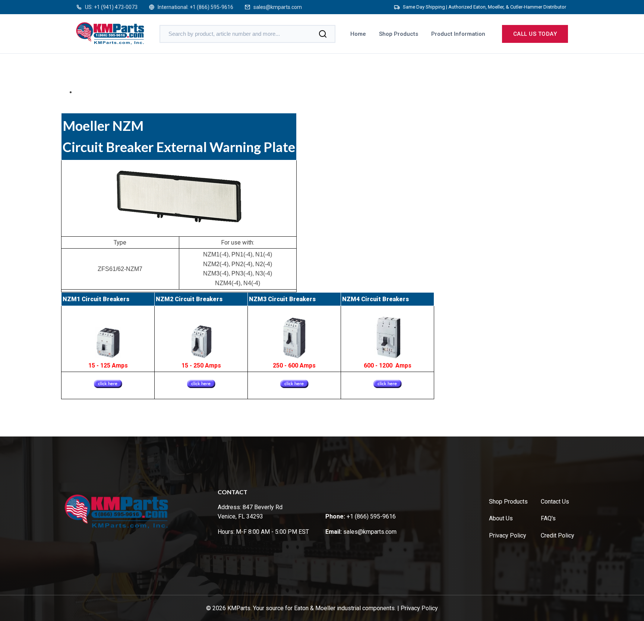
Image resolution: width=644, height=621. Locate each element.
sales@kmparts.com (277, 7)
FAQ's (548, 518)
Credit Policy (557, 535)
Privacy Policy (507, 535)
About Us (501, 518)
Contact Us (555, 501)
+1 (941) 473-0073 (116, 7)
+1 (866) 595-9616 (211, 7)
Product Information (458, 34)
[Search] (322, 33)
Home (358, 34)
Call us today (535, 34)
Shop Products (398, 34)
